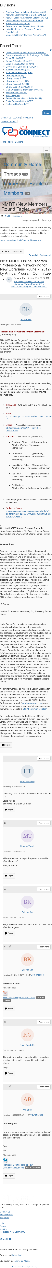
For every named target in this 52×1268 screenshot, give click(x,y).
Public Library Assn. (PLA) (18, 23)
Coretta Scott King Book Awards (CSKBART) (26, 52)
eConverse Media (21, 1260)
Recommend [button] (44, 296)
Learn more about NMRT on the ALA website (20, 240)
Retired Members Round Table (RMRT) (24, 98)
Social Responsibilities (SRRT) (20, 101)
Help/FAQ (4, 1217)
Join (2, 1223)
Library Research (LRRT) (17, 83)
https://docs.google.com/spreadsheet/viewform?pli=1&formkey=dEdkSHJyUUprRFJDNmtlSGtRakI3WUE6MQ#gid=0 (28, 513)
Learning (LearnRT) (15, 75)
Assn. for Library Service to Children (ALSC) (26, 14)
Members (16, 192)
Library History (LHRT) (16, 78)
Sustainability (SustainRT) (17, 104)
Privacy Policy (6, 1214)
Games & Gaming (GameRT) (19, 61)
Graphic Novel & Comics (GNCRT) (21, 63)
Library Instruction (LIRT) (17, 81)
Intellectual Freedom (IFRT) (18, 69)
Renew (3, 1226)
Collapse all (45, 255)
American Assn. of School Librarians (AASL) (26, 11)
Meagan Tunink (27, 846)
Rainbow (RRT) (13, 95)
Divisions (19, 141)
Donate (3, 1228)
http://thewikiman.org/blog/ (35, 708)
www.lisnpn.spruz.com (32, 703)
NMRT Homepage (13, 215)
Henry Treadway (27, 781)
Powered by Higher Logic (26, 1267)
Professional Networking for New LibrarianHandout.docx (18, 1166)
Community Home (22, 164)
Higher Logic (17, 1255)
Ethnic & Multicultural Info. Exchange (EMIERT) (27, 55)
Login (46, 112)
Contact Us (6, 117)
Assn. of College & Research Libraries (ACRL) (27, 17)
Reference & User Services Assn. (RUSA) (25, 26)
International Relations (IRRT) (19, 72)
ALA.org (17, 117)
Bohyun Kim (26, 319)
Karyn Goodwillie (27, 1045)
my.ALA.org (28, 117)
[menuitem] (7, 117)
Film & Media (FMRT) (16, 58)
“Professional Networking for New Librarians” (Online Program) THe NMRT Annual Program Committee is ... (29, 284)
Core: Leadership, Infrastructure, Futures (24, 20)
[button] (2, 216)
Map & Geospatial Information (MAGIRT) (24, 89)
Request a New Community (12, 1231)
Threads (15, 173)
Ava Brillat (27, 1109)
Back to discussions (13, 251)
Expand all (33, 255)
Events (38, 183)
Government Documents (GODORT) (22, 66)
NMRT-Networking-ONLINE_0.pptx (19, 997)
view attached (37, 974)
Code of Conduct (8, 121)
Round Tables (6, 141)
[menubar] (26, 119)
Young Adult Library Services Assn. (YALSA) (26, 34)
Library (14, 183)
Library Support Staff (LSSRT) (19, 86)
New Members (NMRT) (16, 92)
